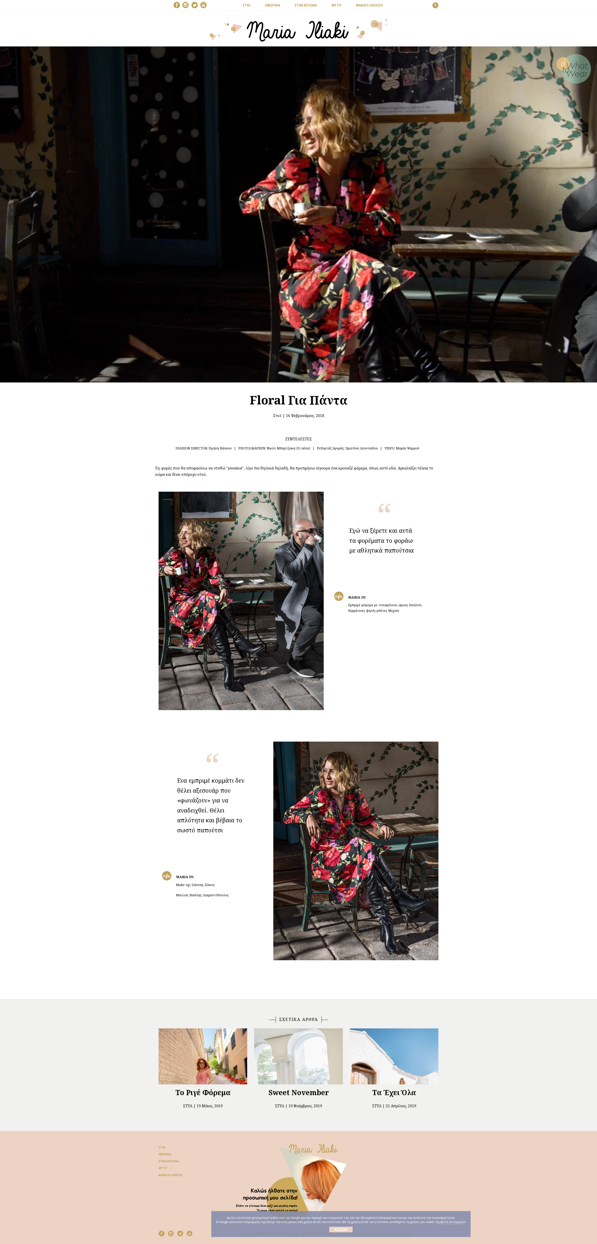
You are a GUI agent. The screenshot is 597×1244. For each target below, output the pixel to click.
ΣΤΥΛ (246, 5)
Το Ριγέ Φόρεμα (203, 1092)
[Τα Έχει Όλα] (394, 1056)
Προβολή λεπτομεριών (451, 1222)
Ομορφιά (165, 1154)
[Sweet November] (298, 1056)
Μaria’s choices (369, 5)
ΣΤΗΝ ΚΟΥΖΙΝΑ (306, 5)
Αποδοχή (341, 1229)
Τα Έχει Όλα (394, 1092)
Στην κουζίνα (169, 1161)
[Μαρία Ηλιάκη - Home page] (298, 29)
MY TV (336, 5)
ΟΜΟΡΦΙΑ (272, 5)
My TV (163, 1168)
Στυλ (277, 415)
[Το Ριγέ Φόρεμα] (203, 1056)
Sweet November (298, 1092)
